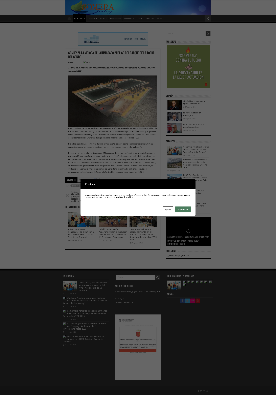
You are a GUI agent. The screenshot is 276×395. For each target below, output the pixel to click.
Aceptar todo (183, 209)
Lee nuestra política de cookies (120, 197)
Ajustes (168, 209)
